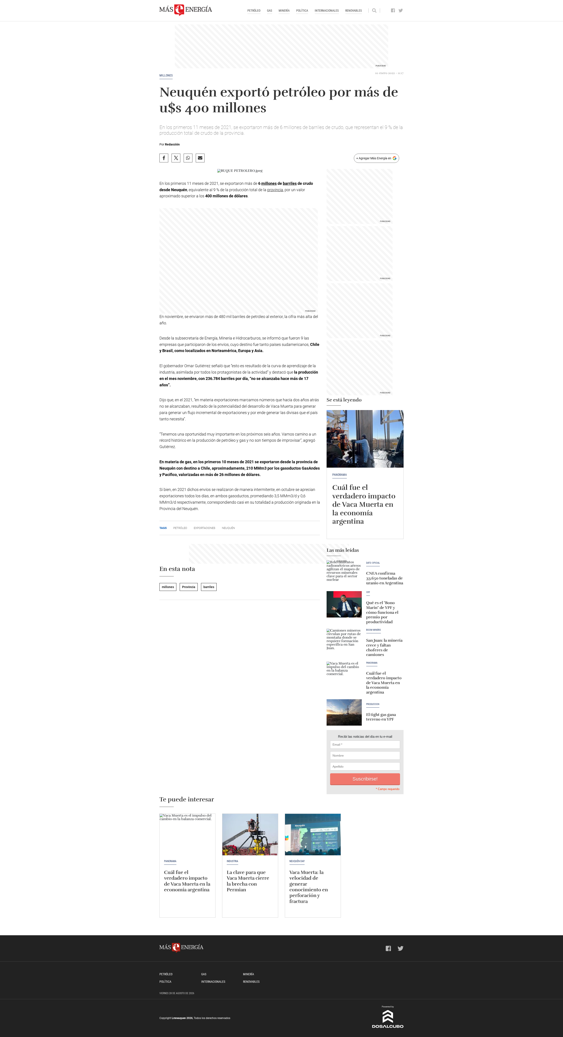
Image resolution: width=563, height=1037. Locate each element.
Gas (269, 10)
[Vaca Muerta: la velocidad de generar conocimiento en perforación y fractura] (313, 834)
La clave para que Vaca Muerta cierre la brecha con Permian (248, 881)
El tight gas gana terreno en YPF (381, 717)
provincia (275, 189)
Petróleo (253, 10)
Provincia (188, 587)
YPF (368, 592)
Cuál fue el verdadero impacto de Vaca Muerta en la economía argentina (363, 504)
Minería (284, 10)
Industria (232, 861)
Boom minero (373, 630)
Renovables (353, 10)
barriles (290, 183)
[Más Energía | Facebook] (393, 10)
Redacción (172, 144)
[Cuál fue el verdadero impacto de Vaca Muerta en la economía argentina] (365, 439)
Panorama (339, 474)
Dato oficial (373, 563)
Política (302, 10)
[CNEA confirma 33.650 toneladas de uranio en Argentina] (344, 573)
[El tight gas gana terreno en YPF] (344, 712)
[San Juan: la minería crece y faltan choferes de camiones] (344, 642)
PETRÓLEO (180, 528)
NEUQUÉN (228, 528)
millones (166, 75)
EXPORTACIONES (204, 528)
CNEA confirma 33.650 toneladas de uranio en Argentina (384, 578)
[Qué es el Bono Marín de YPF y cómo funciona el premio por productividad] (344, 604)
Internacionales (327, 10)
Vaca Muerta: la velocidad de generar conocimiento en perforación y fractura (308, 886)
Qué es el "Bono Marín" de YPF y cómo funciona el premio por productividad (382, 612)
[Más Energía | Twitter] (401, 10)
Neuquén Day (297, 861)
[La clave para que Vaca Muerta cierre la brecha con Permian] (250, 834)
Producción (372, 704)
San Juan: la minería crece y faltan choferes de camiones (384, 647)
